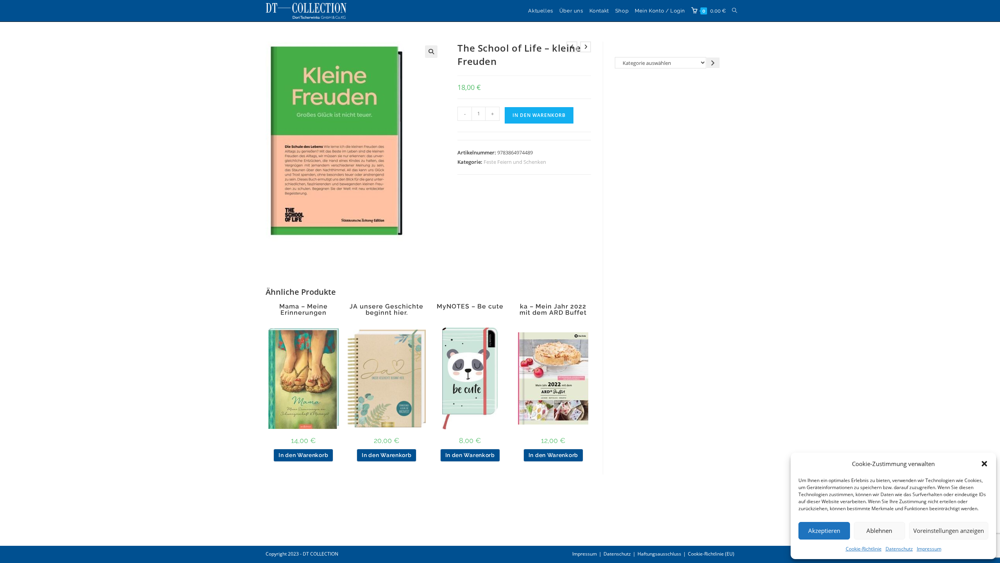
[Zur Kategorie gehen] (713, 62)
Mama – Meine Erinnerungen (303, 309)
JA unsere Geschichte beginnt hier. (386, 309)
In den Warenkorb (539, 115)
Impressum (929, 548)
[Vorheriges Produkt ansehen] (571, 46)
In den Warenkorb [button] (303, 455)
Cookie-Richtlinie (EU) (711, 553)
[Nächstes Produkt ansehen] (585, 46)
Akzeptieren (824, 530)
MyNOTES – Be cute (470, 306)
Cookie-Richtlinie (864, 548)
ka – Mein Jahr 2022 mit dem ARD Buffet (553, 309)
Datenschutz (899, 548)
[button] (984, 464)
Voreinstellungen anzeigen (948, 530)
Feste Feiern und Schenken (515, 161)
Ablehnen (879, 530)
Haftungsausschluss (659, 553)
